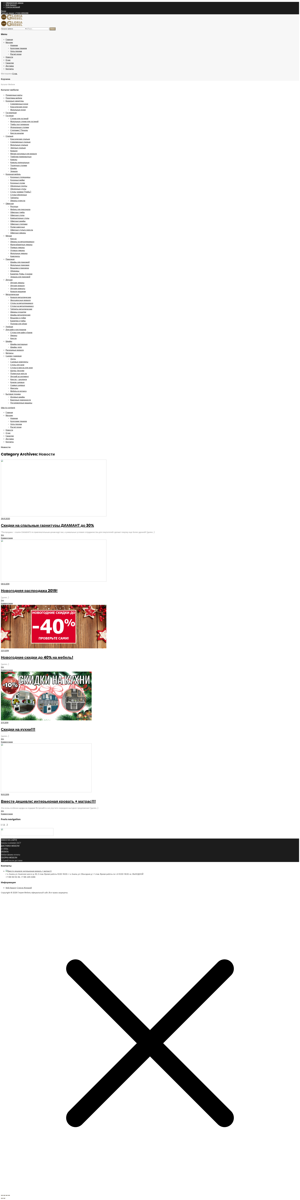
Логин (3, 11)
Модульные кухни (18, 109)
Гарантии (10, 63)
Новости (9, 57)
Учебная (9, 326)
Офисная (10, 203)
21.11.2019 (4, 722)
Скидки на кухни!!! (18, 729)
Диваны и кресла (17, 200)
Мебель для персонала (20, 209)
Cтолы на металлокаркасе (21, 303)
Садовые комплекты (19, 362)
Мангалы (14, 388)
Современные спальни (20, 142)
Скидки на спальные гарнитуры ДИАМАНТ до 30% (47, 525)
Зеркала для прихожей (20, 277)
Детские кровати (17, 285)
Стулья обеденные (18, 194)
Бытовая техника (13, 394)
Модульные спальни (19, 145)
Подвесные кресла (18, 373)
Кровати (13, 150)
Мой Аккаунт (11, 5)
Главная (9, 39)
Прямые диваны (17, 247)
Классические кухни (19, 107)
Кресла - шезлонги (18, 379)
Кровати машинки (18, 291)
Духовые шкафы (17, 397)
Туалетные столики (18, 165)
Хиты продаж (16, 51)
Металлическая (12, 294)
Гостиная (10, 115)
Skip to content (8, 407)
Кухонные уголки (17, 183)
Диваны (13, 335)
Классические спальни (20, 139)
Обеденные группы (18, 186)
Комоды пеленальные (19, 162)
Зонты (13, 359)
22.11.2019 (5, 650)
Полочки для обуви (18, 323)
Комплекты (15, 256)
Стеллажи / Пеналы (19, 130)
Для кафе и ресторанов (16, 329)
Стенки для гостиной (19, 118)
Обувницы (14, 271)
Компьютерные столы (19, 218)
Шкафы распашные (19, 344)
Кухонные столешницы (20, 177)
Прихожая (10, 259)
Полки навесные (17, 227)
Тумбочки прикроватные (21, 156)
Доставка (10, 66)
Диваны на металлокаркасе (22, 241)
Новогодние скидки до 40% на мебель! (37, 657)
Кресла (13, 238)
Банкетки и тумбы (18, 320)
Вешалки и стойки (18, 318)
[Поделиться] (7, 1195)
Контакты (10, 69)
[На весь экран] (4, 1195)
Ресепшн (14, 206)
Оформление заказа (14, 3)
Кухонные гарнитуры (15, 101)
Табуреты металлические (21, 309)
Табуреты (14, 197)
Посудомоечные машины (21, 403)
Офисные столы (17, 215)
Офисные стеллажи (18, 224)
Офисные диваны (18, 233)
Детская (9, 279)
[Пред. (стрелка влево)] (2, 1198)
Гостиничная (11, 112)
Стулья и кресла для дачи (21, 367)
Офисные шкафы (18, 221)
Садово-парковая (14, 356)
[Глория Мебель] (12, 19)
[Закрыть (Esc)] (9, 1195)
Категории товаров (18, 48)
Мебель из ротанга (18, 391)
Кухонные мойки (17, 180)
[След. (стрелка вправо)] (4, 1198)
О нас (8, 60)
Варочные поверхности (20, 400)
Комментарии (7, 538)
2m (2, 535)
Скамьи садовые (17, 385)
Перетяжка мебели (14, 98)
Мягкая (9, 235)
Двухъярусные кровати (20, 300)
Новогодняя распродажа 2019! (29, 590)
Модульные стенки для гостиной (24, 121)
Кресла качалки (17, 133)
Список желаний (13, 7)
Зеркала (14, 171)
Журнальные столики (19, 127)
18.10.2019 (5, 794)
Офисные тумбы (17, 212)
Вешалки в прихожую (19, 268)
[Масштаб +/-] (2, 1195)
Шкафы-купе (16, 347)
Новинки (14, 45)
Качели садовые (17, 382)
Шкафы (13, 168)
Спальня (9, 136)
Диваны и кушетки (18, 312)
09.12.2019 (5, 584)
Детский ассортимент (19, 376)
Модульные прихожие (19, 265)
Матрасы (9, 353)
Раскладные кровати (15, 350)
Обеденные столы (18, 189)
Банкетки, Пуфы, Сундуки (21, 274)
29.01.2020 (5, 518)
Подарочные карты (14, 95)
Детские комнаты (17, 288)
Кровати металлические (20, 297)
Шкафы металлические (20, 315)
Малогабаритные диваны (21, 244)
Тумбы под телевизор (19, 124)
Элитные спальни (18, 148)
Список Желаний (24, 887)
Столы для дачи (17, 364)
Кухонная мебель (13, 174)
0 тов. (14, 73)
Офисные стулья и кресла (21, 230)
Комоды (13, 159)
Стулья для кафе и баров (21, 332)
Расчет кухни (15, 54)
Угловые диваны (17, 250)
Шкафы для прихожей (20, 262)
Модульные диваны (19, 253)
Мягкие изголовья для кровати (23, 153)
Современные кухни (19, 104)
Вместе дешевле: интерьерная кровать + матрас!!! (48, 801)
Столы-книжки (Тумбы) (20, 192)
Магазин (9, 42)
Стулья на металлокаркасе (22, 306)
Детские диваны (17, 282)
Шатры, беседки (17, 370)
